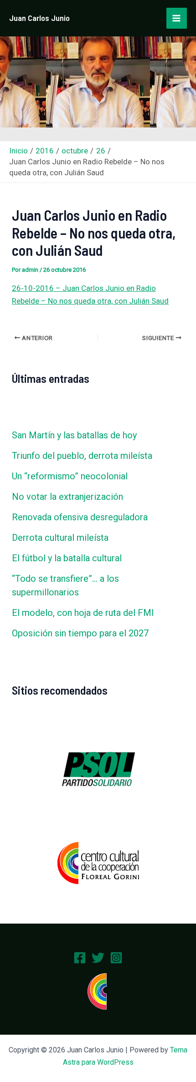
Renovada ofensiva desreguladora (80, 517)
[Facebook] (79, 957)
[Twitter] (98, 957)
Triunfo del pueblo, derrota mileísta (82, 455)
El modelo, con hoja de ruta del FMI (83, 612)
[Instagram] (116, 957)
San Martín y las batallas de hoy (74, 435)
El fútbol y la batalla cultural (67, 558)
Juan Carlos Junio (39, 18)
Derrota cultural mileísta (60, 537)
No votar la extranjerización (67, 496)
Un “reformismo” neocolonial (70, 476)
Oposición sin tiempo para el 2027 (80, 633)
